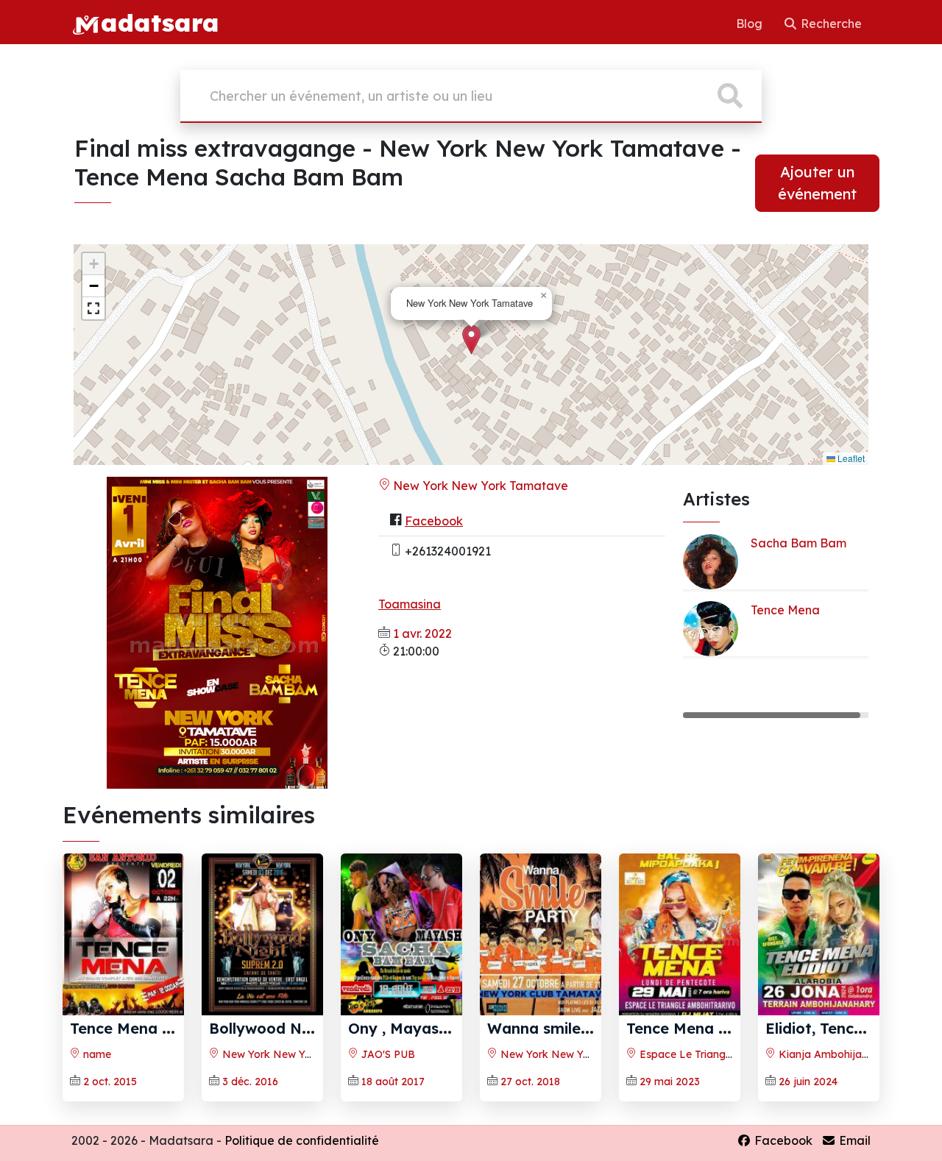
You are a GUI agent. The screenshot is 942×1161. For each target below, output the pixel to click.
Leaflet (850, 458)
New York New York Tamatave (479, 485)
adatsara (159, 22)
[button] (471, 339)
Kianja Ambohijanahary (836, 1054)
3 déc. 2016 (250, 1081)
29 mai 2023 (670, 1081)
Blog (750, 23)
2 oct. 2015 (110, 1081)
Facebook (434, 521)
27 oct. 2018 (530, 1081)
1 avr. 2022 (422, 633)
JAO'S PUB (386, 1054)
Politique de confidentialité (301, 1140)
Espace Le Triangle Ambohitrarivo (722, 1054)
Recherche (830, 23)
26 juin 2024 (808, 1081)
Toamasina (409, 604)
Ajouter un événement (817, 183)
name (95, 1054)
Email (853, 1140)
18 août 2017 (393, 1081)
